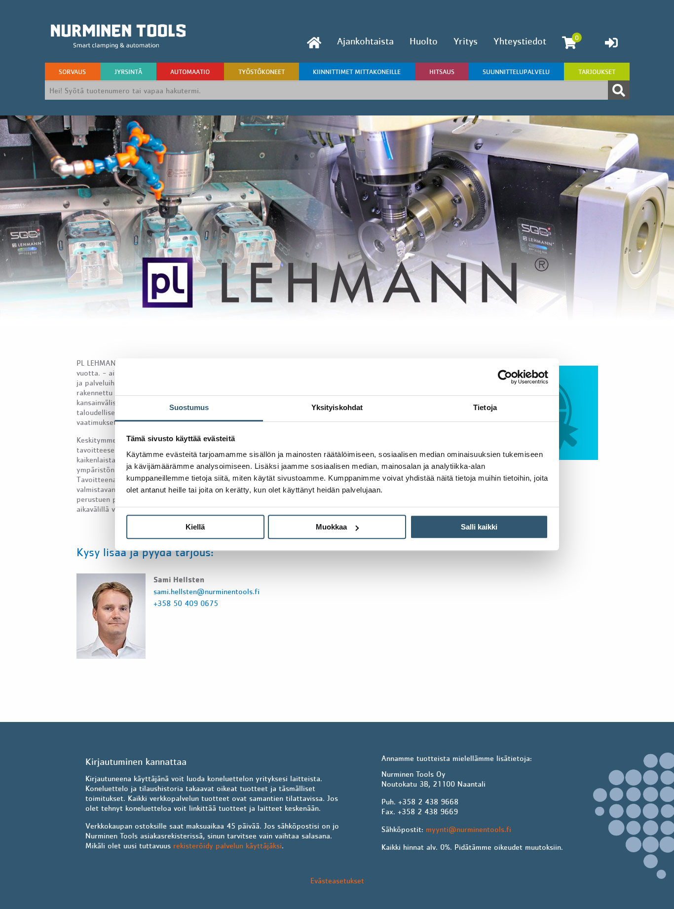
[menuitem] (314, 43)
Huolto (424, 41)
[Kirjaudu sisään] (611, 42)
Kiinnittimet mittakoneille (357, 72)
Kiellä (195, 527)
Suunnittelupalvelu (516, 72)
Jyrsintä (128, 72)
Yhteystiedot (519, 41)
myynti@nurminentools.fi (468, 829)
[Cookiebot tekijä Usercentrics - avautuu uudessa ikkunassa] (505, 377)
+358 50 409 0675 (185, 603)
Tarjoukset (596, 72)
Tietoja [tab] (485, 407)
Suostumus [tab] (189, 407)
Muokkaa (331, 527)
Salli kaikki (479, 527)
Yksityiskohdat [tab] (337, 407)
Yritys (465, 41)
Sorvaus (72, 72)
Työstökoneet (261, 72)
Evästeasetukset (337, 880)
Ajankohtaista (365, 41)
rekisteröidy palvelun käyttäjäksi (227, 845)
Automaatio (190, 72)
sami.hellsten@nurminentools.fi (206, 591)
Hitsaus (441, 72)
